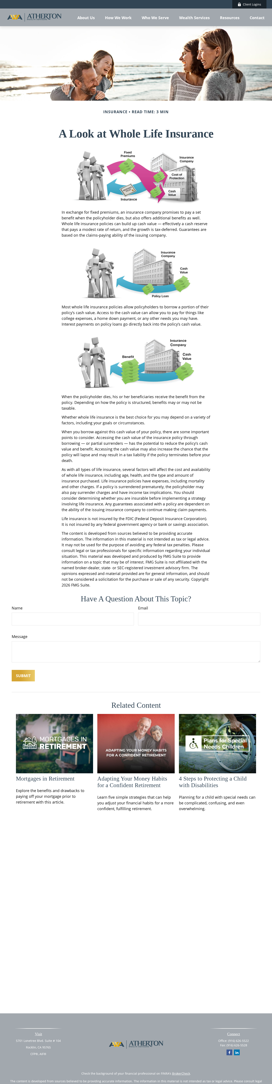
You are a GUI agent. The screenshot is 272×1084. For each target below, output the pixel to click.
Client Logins (252, 4)
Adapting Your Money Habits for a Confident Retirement (132, 781)
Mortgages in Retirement (45, 778)
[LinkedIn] (237, 1052)
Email (143, 608)
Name (17, 608)
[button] (86, 17)
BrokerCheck (181, 1073)
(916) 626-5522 (238, 1041)
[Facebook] (229, 1052)
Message (19, 636)
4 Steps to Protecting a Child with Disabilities (213, 781)
